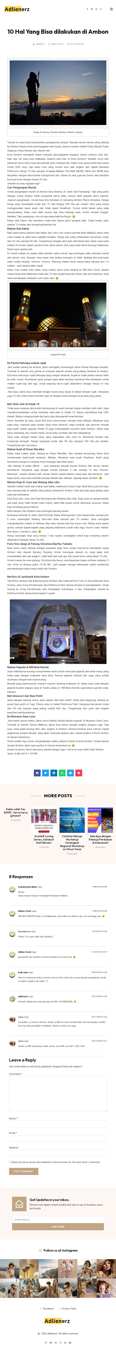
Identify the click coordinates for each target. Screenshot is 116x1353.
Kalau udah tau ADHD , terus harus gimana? (16, 812)
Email (13, 1133)
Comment (15, 1074)
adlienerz (23, 996)
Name (13, 1118)
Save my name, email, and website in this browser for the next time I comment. (56, 1162)
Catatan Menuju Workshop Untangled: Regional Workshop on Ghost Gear (72, 842)
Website (13, 1148)
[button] (37, 773)
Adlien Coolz (24, 911)
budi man (23, 972)
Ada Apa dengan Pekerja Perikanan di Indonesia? (100, 839)
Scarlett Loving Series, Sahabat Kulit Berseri (44, 839)
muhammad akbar (27, 887)
